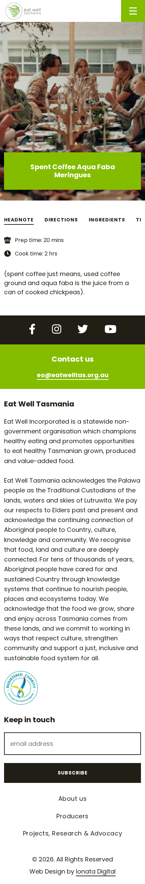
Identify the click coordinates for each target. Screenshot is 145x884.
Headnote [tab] (19, 219)
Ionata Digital (96, 871)
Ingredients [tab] (107, 219)
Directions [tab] (61, 219)
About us (72, 798)
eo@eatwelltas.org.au (73, 375)
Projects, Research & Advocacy (72, 833)
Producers (72, 816)
